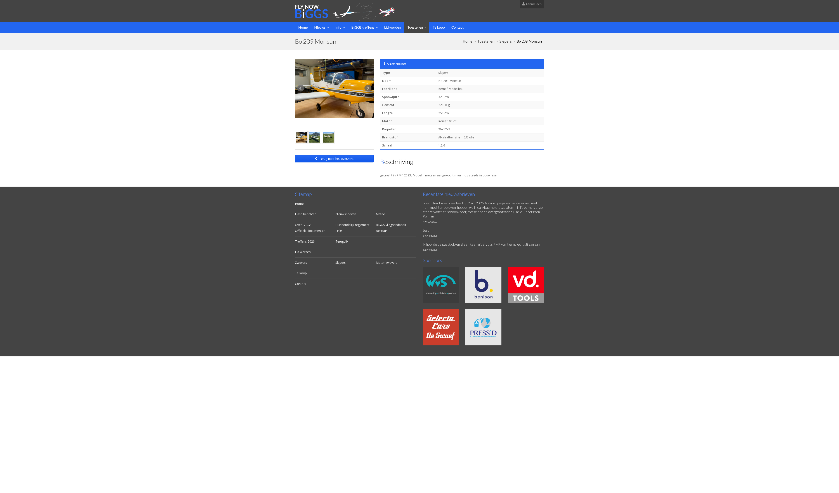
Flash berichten (305, 214)
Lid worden (392, 27)
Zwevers (301, 262)
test (426, 230)
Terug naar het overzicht (336, 159)
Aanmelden (533, 4)
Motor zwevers (386, 262)
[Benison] (483, 285)
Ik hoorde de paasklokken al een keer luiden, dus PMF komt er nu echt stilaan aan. (481, 244)
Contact (457, 27)
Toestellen (415, 27)
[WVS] (441, 285)
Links (339, 231)
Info (338, 27)
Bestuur (381, 231)
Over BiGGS (303, 225)
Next (367, 88)
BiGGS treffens (362, 27)
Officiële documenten (310, 231)
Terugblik (341, 241)
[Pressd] (483, 327)
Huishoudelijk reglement (352, 225)
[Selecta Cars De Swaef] (441, 327)
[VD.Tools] (526, 285)
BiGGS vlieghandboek (391, 225)
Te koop (439, 27)
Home (303, 27)
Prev (300, 88)
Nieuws (320, 27)
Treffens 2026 (305, 241)
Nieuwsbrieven (345, 214)
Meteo (380, 214)
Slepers (505, 41)
